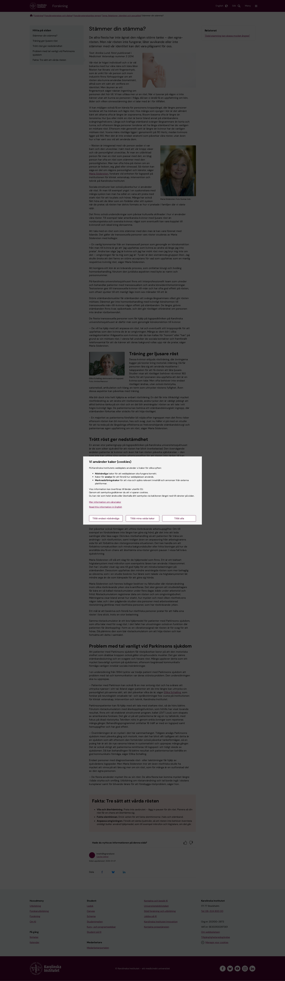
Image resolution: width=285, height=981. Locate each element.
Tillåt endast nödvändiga (105, 518)
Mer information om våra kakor (105, 502)
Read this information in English (105, 506)
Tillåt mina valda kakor (142, 518)
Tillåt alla (179, 518)
